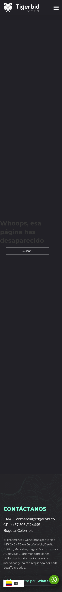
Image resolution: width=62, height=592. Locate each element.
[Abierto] (49, 7)
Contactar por (34, 580)
